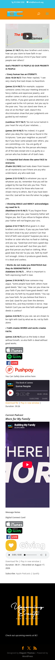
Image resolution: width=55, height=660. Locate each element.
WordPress (27, 656)
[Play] (27, 36)
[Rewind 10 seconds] (17, 394)
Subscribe (34, 398)
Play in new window (30, 402)
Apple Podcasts (23, 573)
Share (45, 398)
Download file (12, 402)
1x (23, 394)
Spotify (36, 573)
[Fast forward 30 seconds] (27, 394)
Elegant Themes (27, 653)
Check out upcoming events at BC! (22, 635)
